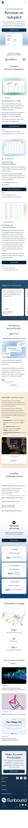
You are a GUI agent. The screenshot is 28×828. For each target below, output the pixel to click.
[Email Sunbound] (25, 824)
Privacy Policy (4, 825)
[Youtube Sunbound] (23, 824)
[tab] (14, 504)
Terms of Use (4, 823)
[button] (24, 2)
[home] (3, 2)
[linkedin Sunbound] (20, 824)
